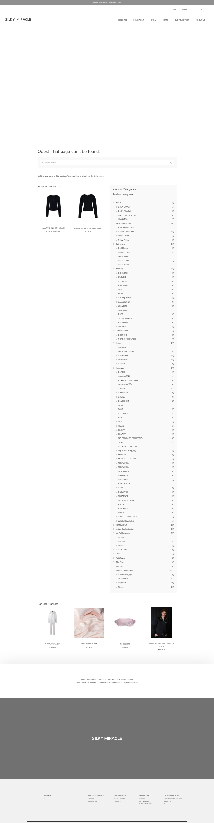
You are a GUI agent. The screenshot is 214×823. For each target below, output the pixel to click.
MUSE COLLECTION (127, 459)
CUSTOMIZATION (182, 20)
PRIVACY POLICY (169, 801)
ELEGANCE (123, 413)
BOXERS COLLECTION (128, 380)
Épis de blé (123, 285)
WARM (121, 512)
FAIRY (121, 289)
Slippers (121, 364)
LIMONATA (123, 219)
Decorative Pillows (126, 351)
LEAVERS (122, 306)
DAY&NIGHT (123, 401)
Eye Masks (123, 356)
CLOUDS (122, 277)
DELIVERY (142, 799)
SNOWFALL (123, 322)
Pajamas (122, 541)
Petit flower (123, 480)
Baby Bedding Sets (126, 227)
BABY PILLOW (124, 211)
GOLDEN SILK (124, 302)
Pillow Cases (123, 261)
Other (118, 554)
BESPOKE (122, 335)
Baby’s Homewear (126, 232)
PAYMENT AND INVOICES (145, 803)
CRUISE (121, 397)
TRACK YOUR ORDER (144, 801)
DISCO (121, 405)
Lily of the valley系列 (127, 451)
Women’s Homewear (124, 570)
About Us (200, 20)
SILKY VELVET (125, 483)
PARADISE (123, 475)
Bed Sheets (123, 248)
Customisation (122, 331)
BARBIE (121, 372)
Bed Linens (120, 244)
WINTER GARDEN (126, 521)
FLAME (121, 426)
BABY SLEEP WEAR (127, 215)
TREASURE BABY (126, 500)
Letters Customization (125, 529)
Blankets (122, 347)
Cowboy (121, 388)
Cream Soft (123, 393)
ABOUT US (91, 799)
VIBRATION (123, 508)
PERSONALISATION (127, 339)
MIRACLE (122, 455)
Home (165, 20)
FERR (120, 422)
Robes (121, 546)
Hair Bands (123, 360)
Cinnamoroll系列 (125, 384)
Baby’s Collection (123, 223)
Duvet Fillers (123, 236)
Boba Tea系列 (124, 376)
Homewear (138, 20)
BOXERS (122, 537)
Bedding (119, 269)
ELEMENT (122, 281)
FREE (120, 293)
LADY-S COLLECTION (127, 446)
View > (45, 799)
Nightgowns (123, 578)
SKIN (120, 488)
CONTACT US (117, 801)
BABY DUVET (124, 207)
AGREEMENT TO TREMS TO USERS (173, 799)
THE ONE (122, 327)
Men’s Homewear (123, 533)
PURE (120, 314)
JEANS (121, 442)
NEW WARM (123, 463)
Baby (153, 20)
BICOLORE (123, 273)
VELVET (122, 504)
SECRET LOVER (125, 318)
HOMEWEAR (121, 525)
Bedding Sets (124, 252)
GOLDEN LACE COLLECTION (130, 438)
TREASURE (123, 496)
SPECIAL (120, 566)
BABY (118, 203)
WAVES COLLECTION (127, 517)
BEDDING (122, 20)
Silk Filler (120, 562)
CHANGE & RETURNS (119, 799)
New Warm (122, 310)
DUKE (120, 409)
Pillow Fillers (123, 240)
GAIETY (121, 430)
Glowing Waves (125, 298)
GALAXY (122, 434)
